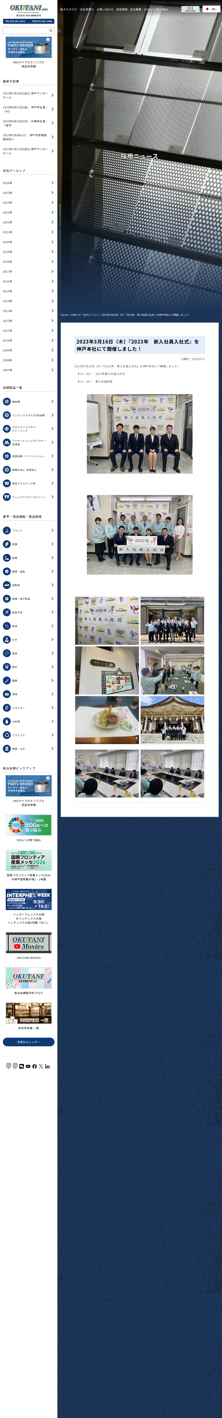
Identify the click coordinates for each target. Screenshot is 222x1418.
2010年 (7, 340)
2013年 (7, 311)
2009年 (7, 350)
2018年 (7, 262)
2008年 (7, 360)
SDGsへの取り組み (156, 9)
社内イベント (91, 315)
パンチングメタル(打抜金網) (28, 415)
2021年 (7, 232)
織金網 (16, 401)
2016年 (7, 281)
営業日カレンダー (28, 1042)
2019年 (7, 252)
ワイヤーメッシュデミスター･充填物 (29, 442)
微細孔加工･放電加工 (24, 470)
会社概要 (136, 9)
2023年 (7, 212)
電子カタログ (68, 9)
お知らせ (76, 315)
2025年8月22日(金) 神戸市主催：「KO (25, 109)
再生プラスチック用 (23, 483)
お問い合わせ (105, 9)
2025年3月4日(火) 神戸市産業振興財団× (25, 137)
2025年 (7, 193)
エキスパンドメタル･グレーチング (24, 428)
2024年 (7, 202)
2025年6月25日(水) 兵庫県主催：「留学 (25, 123)
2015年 (7, 291)
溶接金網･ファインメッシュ (28, 456)
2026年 (7, 183)
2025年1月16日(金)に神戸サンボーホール (25, 95)
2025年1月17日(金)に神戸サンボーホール (25, 151)
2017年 (7, 271)
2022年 (7, 222)
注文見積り (87, 9)
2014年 (7, 301)
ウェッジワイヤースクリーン (28, 497)
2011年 (7, 330)
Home (64, 315)
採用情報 (122, 9)
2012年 (7, 321)
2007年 (7, 370)
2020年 (7, 242)
